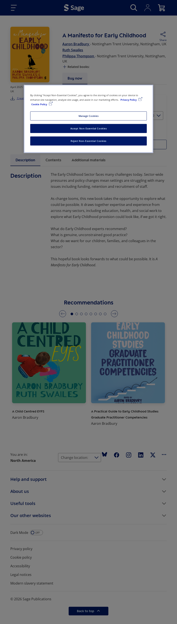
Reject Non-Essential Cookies (88, 141)
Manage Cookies (89, 116)
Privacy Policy (128, 99)
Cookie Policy (39, 104)
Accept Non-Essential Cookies (88, 128)
